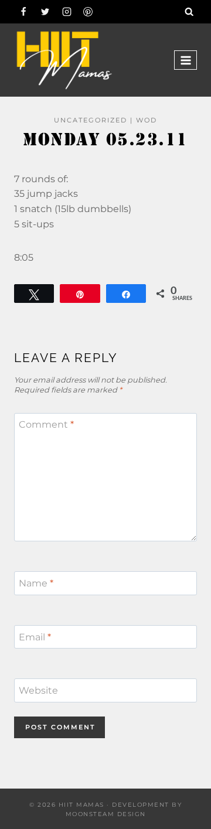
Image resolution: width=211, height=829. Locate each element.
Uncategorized (90, 120)
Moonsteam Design (106, 814)
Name (36, 583)
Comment (46, 424)
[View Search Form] (189, 11)
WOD (146, 120)
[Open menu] (185, 60)
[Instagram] (66, 11)
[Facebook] (23, 11)
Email (35, 636)
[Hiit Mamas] (64, 60)
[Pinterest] (88, 11)
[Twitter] (45, 11)
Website (38, 690)
